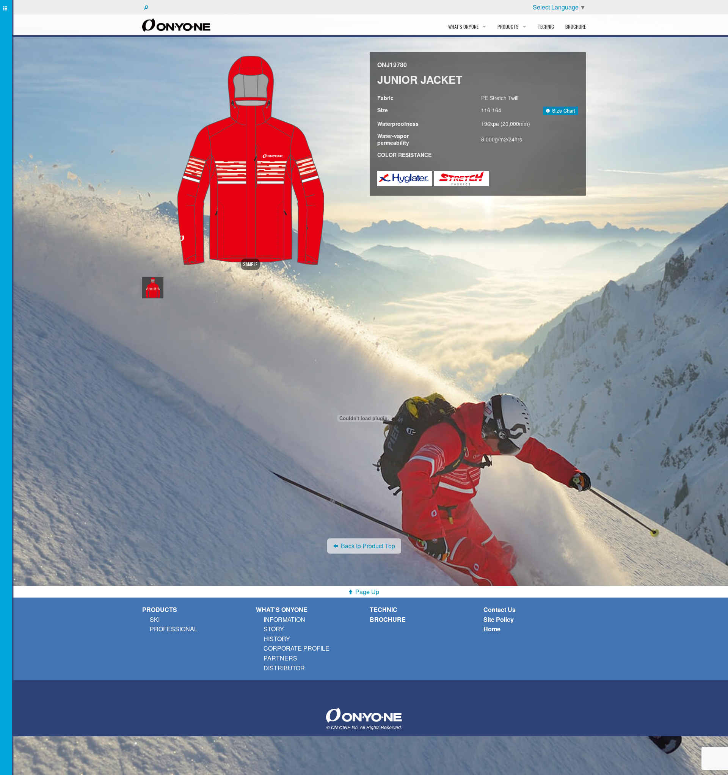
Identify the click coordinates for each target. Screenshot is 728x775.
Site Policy (498, 619)
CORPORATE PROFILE (296, 648)
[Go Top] (364, 714)
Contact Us (499, 609)
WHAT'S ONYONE (282, 609)
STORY (274, 628)
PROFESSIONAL (174, 628)
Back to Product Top (368, 545)
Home (491, 628)
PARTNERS (280, 658)
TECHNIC (546, 26)
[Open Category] (6, 387)
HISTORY (277, 638)
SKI (155, 619)
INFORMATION (284, 619)
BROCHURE (575, 26)
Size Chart (563, 110)
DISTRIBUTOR (284, 668)
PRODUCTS (159, 609)
